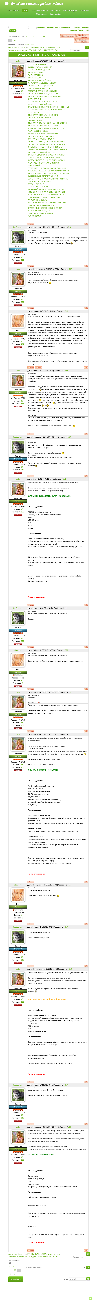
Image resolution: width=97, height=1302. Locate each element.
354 (69, 692)
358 (70, 969)
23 (44, 36)
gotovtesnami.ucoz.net (17, 47)
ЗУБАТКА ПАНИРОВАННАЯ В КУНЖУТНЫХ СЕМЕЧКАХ (48, 107)
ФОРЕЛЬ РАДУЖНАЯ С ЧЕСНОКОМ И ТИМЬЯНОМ (46, 155)
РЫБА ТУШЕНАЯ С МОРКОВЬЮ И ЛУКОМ (43, 163)
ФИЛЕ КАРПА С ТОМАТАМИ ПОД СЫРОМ (43, 115)
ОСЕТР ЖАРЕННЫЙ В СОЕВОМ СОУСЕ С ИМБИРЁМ (47, 168)
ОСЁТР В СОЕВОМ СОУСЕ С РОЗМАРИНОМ (44, 157)
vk (90, 1298)
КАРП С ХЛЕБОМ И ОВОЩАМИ (39, 118)
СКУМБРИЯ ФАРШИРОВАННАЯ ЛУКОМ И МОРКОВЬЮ (48, 179)
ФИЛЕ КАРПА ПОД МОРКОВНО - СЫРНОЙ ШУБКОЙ (47, 123)
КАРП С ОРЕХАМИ (34, 99)
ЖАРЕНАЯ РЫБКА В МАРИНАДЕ (40, 67)
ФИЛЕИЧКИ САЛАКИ (35, 72)
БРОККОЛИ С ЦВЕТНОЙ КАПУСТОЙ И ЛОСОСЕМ (46, 128)
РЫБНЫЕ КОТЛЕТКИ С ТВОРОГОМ (41, 136)
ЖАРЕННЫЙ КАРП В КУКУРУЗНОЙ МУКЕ (43, 176)
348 (66, 311)
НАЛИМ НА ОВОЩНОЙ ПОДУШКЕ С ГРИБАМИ (45, 94)
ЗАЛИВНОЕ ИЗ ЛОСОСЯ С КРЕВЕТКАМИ (43, 133)
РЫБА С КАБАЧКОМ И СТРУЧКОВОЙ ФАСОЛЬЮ (46, 195)
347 (70, 269)
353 (66, 650)
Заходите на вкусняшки (17, 50)
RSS (86, 30)
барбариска (17, 227)
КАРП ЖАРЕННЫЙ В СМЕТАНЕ (39, 88)
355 (69, 734)
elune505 (17, 650)
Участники (75, 27)
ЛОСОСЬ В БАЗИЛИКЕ (36, 184)
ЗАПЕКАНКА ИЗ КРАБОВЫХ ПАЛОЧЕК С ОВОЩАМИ (47, 203)
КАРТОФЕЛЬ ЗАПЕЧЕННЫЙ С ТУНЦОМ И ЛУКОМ (46, 160)
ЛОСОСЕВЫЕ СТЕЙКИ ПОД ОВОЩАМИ (42, 91)
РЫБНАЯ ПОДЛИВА (35, 216)
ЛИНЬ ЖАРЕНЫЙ (34, 165)
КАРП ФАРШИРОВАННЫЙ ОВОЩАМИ (42, 152)
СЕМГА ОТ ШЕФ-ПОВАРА (37, 200)
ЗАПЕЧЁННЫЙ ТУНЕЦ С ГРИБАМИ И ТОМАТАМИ (46, 147)
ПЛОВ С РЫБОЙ (33, 112)
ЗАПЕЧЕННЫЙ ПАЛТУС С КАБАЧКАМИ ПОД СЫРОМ (47, 189)
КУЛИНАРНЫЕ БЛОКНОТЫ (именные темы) (43, 47)
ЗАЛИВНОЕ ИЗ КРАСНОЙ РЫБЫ (39, 80)
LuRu (32, 44)
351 (64, 479)
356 (70, 885)
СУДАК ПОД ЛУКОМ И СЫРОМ (39, 181)
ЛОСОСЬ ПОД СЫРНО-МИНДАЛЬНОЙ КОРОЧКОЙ (46, 110)
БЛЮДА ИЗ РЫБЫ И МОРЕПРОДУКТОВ (43, 50)
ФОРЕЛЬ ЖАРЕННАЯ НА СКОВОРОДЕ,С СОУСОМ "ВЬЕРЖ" (49, 173)
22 (39, 36)
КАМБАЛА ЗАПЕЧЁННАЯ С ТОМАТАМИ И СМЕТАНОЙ (47, 149)
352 (66, 608)
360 (69, 1127)
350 (69, 437)
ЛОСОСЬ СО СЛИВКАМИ (37, 64)
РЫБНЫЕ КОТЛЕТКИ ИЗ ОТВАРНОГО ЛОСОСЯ (45, 96)
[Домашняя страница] (38, 367)
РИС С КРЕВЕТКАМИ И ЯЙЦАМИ (40, 104)
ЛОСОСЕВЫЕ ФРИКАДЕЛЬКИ (39, 70)
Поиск (80, 30)
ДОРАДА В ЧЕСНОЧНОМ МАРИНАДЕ (42, 213)
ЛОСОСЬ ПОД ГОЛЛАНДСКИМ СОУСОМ (42, 102)
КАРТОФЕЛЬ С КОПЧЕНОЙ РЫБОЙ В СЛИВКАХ (45, 208)
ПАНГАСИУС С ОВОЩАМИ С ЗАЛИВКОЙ (42, 83)
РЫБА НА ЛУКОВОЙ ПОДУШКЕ (39, 211)
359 (66, 1085)
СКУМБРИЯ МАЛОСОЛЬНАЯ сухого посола (44, 197)
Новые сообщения (62, 27)
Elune (27, 44)
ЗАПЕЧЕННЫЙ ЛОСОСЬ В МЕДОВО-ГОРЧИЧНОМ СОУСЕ (48, 171)
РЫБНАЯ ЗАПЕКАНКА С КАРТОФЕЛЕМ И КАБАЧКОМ (47, 144)
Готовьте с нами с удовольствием (37, 3)
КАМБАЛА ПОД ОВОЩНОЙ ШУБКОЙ (41, 86)
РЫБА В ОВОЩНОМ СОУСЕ (38, 131)
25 (15, 40)
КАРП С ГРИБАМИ (34, 78)
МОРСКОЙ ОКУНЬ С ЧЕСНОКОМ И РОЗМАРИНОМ (46, 192)
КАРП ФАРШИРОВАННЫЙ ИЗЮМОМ (41, 139)
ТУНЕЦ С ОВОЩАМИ (35, 75)
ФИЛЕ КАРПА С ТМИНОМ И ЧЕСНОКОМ (43, 126)
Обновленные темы (45, 27)
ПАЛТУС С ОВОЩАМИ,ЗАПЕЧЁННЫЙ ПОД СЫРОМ (46, 141)
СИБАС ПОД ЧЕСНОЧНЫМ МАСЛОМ (41, 205)
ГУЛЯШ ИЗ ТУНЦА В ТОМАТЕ (39, 187)
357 (66, 927)
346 (69, 227)
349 (66, 370)
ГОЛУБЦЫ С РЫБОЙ (35, 120)
